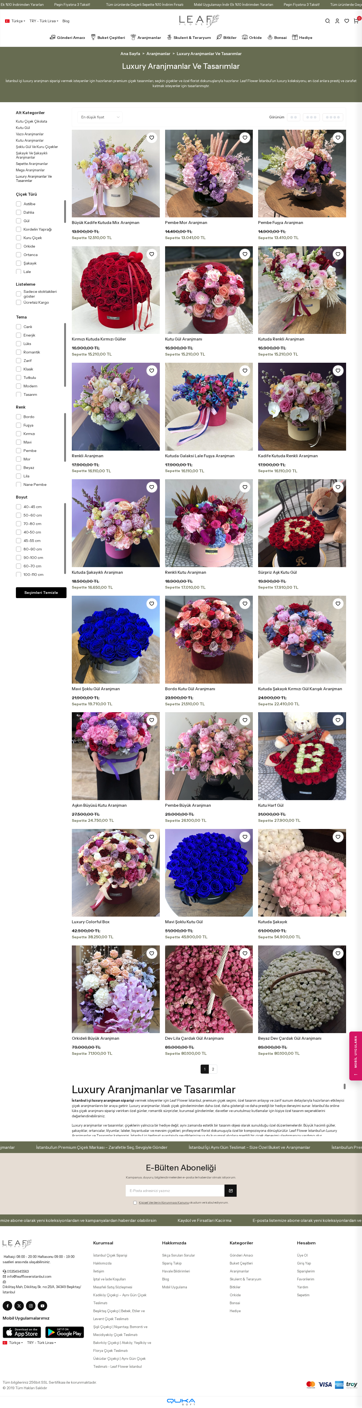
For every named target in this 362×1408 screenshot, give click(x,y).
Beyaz (29, 467)
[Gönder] (230, 1191)
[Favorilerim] (347, 21)
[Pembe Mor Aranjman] (209, 174)
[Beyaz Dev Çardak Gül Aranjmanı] (302, 989)
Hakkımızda (102, 1263)
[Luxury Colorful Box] (116, 873)
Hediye (305, 37)
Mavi (28, 442)
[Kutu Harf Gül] (302, 756)
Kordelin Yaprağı (38, 229)
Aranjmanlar (149, 37)
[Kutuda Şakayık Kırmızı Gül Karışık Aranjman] (302, 640)
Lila (26, 476)
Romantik (32, 352)
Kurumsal (103, 1242)
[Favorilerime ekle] (152, 137)
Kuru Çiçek (33, 237)
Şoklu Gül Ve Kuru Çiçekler (37, 147)
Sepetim (303, 1295)
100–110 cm (33, 574)
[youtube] (43, 1306)
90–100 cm (33, 557)
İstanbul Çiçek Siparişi (110, 1255)
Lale (27, 271)
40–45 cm (33, 506)
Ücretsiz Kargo (36, 302)
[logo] (17, 1244)
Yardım (302, 1287)
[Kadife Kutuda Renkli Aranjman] (302, 407)
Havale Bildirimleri (176, 1271)
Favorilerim (305, 1279)
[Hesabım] (337, 21)
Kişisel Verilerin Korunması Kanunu (164, 1202)
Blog (66, 21)
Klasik (28, 369)
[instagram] (32, 1306)
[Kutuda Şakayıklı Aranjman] (116, 523)
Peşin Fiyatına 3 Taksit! (72, 4)
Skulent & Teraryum (192, 37)
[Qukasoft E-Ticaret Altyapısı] (181, 1402)
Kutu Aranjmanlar (30, 140)
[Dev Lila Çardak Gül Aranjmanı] (209, 989)
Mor (27, 459)
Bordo (29, 416)
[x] (20, 1306)
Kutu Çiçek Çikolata (31, 121)
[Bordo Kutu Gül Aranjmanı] (209, 640)
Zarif (28, 360)
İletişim (98, 1271)
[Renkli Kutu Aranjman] (209, 523)
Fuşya (28, 425)
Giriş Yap (304, 1263)
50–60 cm (33, 515)
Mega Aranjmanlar (30, 170)
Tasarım (30, 394)
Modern (30, 386)
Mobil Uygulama (174, 1287)
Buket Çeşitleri (111, 37)
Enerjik (29, 335)
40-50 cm (32, 532)
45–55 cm (32, 540)
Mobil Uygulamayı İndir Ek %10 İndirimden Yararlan (233, 4)
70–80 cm (32, 523)
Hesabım (306, 1242)
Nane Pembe (35, 484)
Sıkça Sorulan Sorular (178, 1255)
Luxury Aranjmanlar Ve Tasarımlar (34, 178)
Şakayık (30, 263)
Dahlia (29, 212)
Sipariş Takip (172, 1263)
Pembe (30, 450)
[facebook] (8, 1306)
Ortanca (31, 254)
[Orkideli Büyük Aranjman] (116, 989)
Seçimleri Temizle (41, 592)
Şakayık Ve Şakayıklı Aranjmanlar (31, 155)
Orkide (255, 37)
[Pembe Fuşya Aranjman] (302, 174)
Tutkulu (30, 377)
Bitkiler (230, 37)
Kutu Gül (23, 127)
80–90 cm (33, 549)
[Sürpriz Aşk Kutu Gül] (302, 523)
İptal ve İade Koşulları (109, 1279)
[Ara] (327, 21)
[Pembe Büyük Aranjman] (209, 756)
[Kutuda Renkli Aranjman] (302, 290)
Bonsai (280, 37)
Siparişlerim (306, 1271)
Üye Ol (302, 1255)
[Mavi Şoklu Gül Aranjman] (116, 640)
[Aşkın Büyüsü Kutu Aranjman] (116, 756)
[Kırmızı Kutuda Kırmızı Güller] (116, 290)
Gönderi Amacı (71, 37)
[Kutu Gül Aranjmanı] (209, 290)
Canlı (28, 326)
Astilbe (30, 203)
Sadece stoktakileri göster (40, 294)
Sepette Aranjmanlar (32, 164)
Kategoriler (241, 1242)
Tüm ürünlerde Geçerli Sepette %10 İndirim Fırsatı (144, 4)
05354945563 (17, 1271)
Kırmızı (29, 433)
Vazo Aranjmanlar (30, 134)
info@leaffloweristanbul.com (28, 1276)
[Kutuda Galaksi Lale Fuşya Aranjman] (209, 407)
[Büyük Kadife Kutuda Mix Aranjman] (116, 174)
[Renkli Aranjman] (116, 407)
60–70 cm (32, 566)
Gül (26, 220)
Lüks (27, 343)
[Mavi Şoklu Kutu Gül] (209, 873)
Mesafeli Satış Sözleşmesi (112, 1287)
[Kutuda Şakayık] (302, 873)
